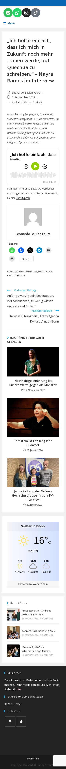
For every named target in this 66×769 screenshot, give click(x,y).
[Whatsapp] (17, 12)
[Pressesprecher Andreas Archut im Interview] (13, 614)
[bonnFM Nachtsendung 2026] (13, 632)
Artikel (16, 102)
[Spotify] (8, 12)
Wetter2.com (40, 583)
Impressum (33, 758)
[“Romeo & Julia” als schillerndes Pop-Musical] (13, 650)
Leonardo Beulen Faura (26, 92)
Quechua (20, 275)
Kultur (27, 102)
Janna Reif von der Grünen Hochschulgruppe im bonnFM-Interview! (33, 495)
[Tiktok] (35, 12)
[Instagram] (26, 12)
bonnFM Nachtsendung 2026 (38, 631)
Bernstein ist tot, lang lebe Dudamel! (33, 443)
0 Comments (47, 618)
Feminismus (31, 271)
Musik (38, 102)
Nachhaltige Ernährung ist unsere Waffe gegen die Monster (33, 383)
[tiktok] (21, 722)
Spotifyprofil (23, 198)
